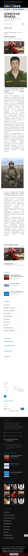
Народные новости (17, 1)
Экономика (8, 313)
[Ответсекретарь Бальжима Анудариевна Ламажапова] (14, 494)
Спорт (7, 325)
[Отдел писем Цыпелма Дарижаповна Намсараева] (21, 487)
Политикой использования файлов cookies (12, 551)
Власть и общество (10, 307)
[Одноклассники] (7, 6)
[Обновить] (23, 382)
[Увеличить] (14, 254)
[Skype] (17, 6)
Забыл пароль (11, 410)
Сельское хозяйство (10, 310)
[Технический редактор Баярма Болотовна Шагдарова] (7, 487)
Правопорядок (9, 327)
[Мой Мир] (9, 6)
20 (17, 32)
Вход (5, 1)
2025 (10, 32)
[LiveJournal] (11, 6)
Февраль (14, 32)
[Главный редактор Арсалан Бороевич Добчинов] (21, 494)
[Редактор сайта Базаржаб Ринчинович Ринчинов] (7, 494)
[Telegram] (19, 6)
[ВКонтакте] (5, 6)
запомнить (8, 409)
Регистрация (10, 1)
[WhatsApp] (15, 6)
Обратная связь (12, 4)
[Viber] (13, 6)
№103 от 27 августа (15, 283)
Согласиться (14, 554)
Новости (8, 305)
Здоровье (8, 322)
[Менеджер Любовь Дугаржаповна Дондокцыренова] (14, 487)
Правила (6, 4)
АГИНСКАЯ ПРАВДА (12, 15)
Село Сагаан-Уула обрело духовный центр (16, 276)
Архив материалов (10, 330)
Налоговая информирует (16, 9)
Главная (6, 32)
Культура (8, 319)
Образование (9, 316)
